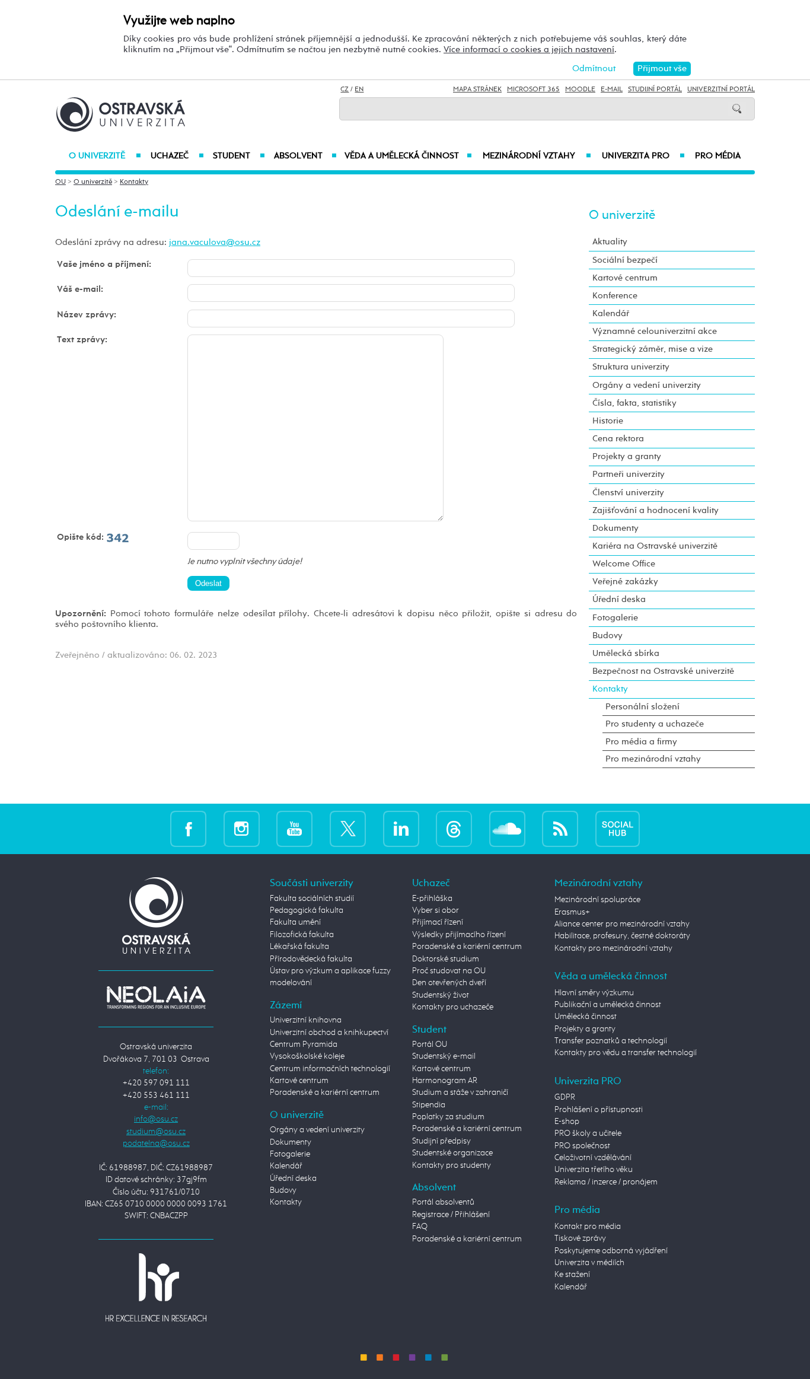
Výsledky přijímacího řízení (459, 935)
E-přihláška (432, 898)
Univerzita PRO (643, 156)
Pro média (718, 156)
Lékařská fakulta (299, 946)
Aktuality (609, 241)
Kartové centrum (625, 277)
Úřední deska (619, 599)
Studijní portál (655, 89)
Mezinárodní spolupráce (597, 900)
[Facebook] (188, 828)
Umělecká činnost (585, 1016)
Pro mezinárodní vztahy (653, 758)
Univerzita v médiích (589, 1263)
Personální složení (642, 706)
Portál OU (429, 1044)
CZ (344, 89)
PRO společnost (582, 1146)
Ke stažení (572, 1274)
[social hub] (617, 828)
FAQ (420, 1226)
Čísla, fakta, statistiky (634, 403)
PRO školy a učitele (587, 1133)
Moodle (580, 89)
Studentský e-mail (444, 1056)
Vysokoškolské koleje (307, 1056)
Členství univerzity (628, 492)
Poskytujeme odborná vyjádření (611, 1251)
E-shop (566, 1121)
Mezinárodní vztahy (537, 156)
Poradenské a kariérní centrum (325, 1092)
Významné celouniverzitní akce (654, 331)
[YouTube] (294, 828)
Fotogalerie (615, 617)
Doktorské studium (445, 959)
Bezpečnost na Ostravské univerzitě (663, 671)
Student (239, 156)
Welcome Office (623, 563)
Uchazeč (177, 156)
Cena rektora (618, 438)
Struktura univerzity (630, 366)
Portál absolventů (443, 1202)
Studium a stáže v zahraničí (460, 1092)
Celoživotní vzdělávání (593, 1158)
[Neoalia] (156, 997)
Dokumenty (615, 528)
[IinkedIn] (401, 828)
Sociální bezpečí (625, 260)
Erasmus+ (572, 912)
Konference (614, 295)
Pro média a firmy (641, 741)
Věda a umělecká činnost (408, 156)
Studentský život (440, 995)
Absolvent (305, 156)
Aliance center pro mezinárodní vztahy (622, 924)
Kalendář (610, 313)
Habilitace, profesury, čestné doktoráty (622, 936)
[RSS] (560, 828)
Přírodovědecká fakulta (311, 959)
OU (60, 182)
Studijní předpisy (441, 1141)
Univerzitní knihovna (306, 1020)
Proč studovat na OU (449, 971)
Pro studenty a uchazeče (654, 723)
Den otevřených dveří (449, 983)
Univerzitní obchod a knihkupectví (329, 1032)
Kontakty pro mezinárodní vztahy (613, 948)
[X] (348, 828)
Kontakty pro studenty (451, 1165)
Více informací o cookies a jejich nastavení (529, 49)
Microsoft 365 (533, 89)
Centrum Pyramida (303, 1044)
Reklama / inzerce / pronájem (606, 1182)
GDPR (564, 1097)
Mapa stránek (477, 89)
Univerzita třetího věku (593, 1169)
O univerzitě (105, 156)
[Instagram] (242, 828)
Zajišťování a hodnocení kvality (655, 510)
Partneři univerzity (628, 474)
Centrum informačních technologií (330, 1069)
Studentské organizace (452, 1153)
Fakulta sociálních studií (312, 898)
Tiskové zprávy (580, 1238)
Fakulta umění (295, 922)
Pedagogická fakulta (306, 910)
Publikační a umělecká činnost (607, 1005)
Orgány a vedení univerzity (646, 385)
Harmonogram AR (444, 1081)
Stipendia (428, 1105)
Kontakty (134, 182)
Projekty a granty (626, 456)
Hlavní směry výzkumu (594, 993)
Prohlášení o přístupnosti (598, 1110)
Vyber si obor (435, 910)
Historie (607, 420)
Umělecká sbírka (625, 653)
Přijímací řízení (437, 922)
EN (359, 89)
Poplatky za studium (448, 1117)
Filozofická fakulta (302, 935)
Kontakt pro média (587, 1226)
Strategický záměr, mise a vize (652, 349)
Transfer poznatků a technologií (610, 1041)
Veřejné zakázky (625, 581)
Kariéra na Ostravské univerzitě (654, 546)
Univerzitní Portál (721, 89)
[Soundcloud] (507, 828)
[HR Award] (156, 1287)
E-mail (612, 89)
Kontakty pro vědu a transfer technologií (625, 1053)
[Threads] (454, 828)
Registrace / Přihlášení (451, 1215)
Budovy (607, 635)
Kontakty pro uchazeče (452, 1007)
